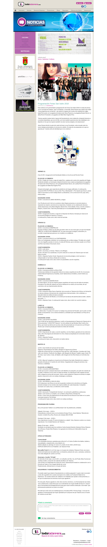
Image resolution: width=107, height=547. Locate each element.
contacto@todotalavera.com (81, 542)
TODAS (25, 34)
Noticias (29, 10)
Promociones (50, 10)
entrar (88, 3)
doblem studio (88, 544)
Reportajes (19, 540)
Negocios (19, 533)
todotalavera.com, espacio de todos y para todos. (49, 533)
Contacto (19, 542)
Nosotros (76, 540)
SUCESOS (25, 41)
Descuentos (19, 534)
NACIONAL (25, 45)
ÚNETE (81, 513)
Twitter (85, 6)
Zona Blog (19, 538)
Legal (88, 540)
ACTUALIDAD (25, 35)
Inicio (40, 59)
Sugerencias (87, 10)
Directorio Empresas (39, 10)
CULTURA (25, 37)
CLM (25, 43)
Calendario (21, 10)
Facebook (82, 6)
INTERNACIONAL (25, 47)
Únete (19, 543)
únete (80, 3)
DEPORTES (25, 39)
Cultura (51, 59)
